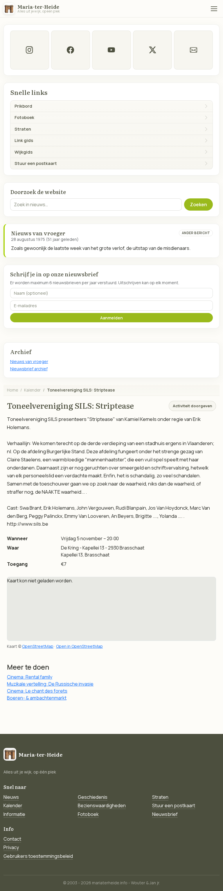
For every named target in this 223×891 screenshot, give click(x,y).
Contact (12, 839)
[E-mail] (193, 50)
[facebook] (70, 50)
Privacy (11, 847)
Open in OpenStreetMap (79, 646)
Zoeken (198, 204)
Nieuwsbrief (165, 814)
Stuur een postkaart (173, 805)
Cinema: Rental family (29, 677)
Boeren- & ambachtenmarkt (36, 698)
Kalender (32, 390)
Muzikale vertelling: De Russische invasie (50, 684)
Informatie (14, 814)
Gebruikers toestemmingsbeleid (38, 856)
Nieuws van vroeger (29, 361)
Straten (160, 797)
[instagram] (29, 50)
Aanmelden (111, 318)
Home (12, 390)
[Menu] (214, 8)
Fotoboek (88, 814)
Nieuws (11, 797)
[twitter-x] (152, 50)
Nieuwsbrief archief (29, 368)
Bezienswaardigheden (102, 805)
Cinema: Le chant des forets (37, 691)
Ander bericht (196, 233)
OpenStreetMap (37, 646)
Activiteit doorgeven (192, 405)
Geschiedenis (92, 797)
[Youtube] (111, 50)
